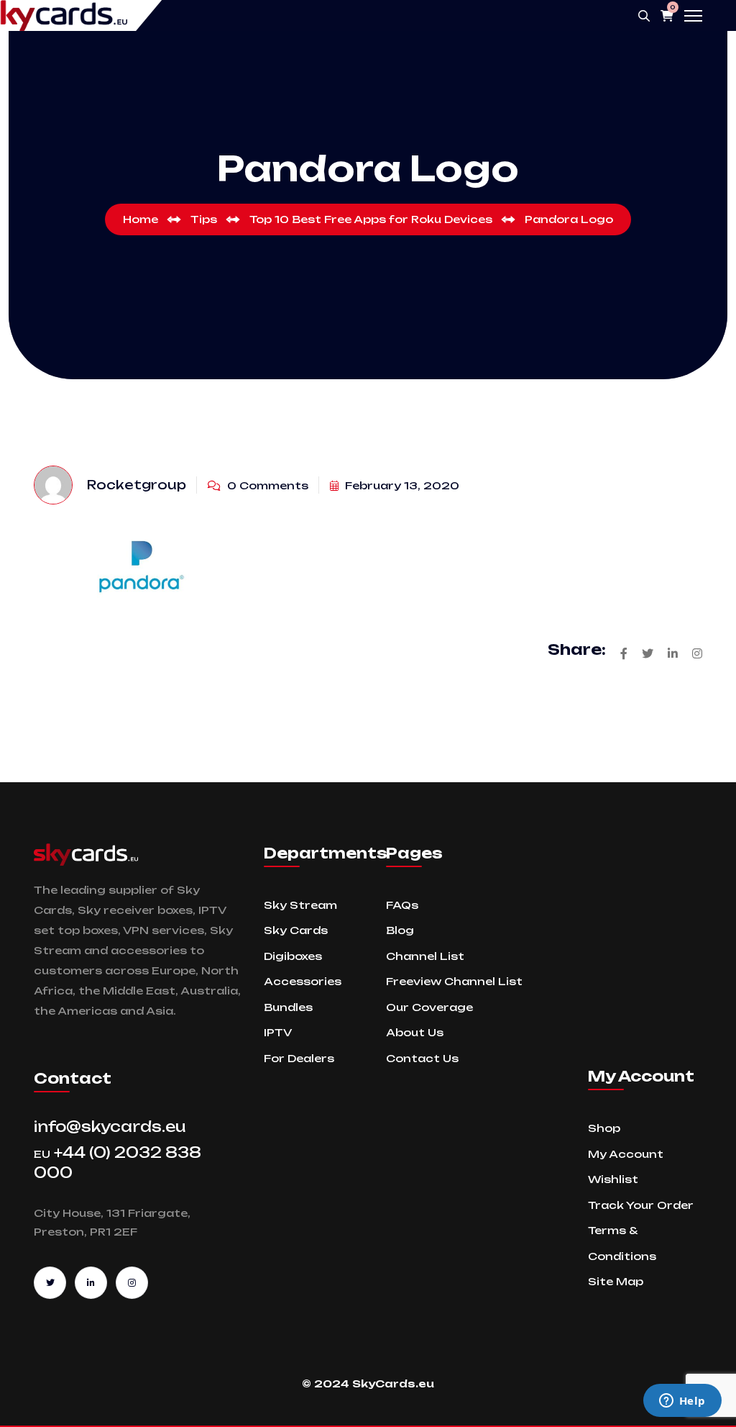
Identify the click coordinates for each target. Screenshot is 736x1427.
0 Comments (266, 485)
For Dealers (299, 1058)
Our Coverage (429, 1007)
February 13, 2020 (400, 485)
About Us (414, 1032)
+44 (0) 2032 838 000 (117, 1162)
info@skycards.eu (110, 1127)
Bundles (288, 1007)
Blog (400, 930)
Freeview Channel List (454, 981)
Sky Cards (296, 930)
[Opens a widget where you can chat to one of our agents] (682, 1402)
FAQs (402, 905)
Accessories (302, 981)
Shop (604, 1128)
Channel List (425, 956)
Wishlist (613, 1179)
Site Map (615, 1281)
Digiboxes (293, 956)
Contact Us (422, 1058)
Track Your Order (641, 1205)
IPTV (278, 1032)
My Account (625, 1154)
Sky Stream (300, 905)
